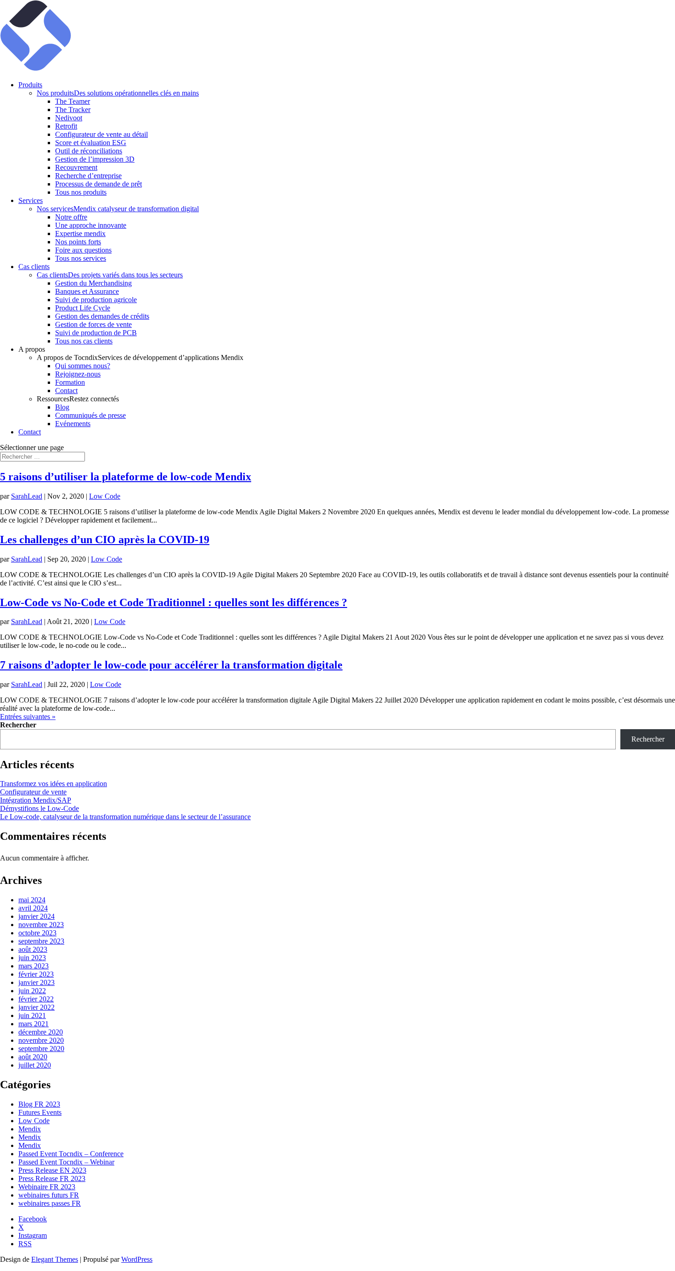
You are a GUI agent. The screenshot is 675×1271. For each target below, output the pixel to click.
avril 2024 (33, 908)
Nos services (118, 209)
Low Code (104, 496)
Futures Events (40, 1112)
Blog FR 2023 (39, 1104)
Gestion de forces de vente (93, 324)
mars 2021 (33, 1024)
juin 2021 (32, 1015)
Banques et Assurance (87, 291)
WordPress (136, 1259)
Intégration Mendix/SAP (35, 800)
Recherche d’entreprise (88, 176)
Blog (62, 407)
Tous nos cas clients (83, 341)
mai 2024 (31, 900)
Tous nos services (80, 258)
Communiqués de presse (90, 415)
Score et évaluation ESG (90, 142)
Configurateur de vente (33, 792)
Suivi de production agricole (96, 300)
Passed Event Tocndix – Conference (71, 1154)
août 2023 (32, 949)
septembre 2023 (41, 941)
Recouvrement (76, 167)
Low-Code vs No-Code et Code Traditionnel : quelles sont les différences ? (173, 602)
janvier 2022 (36, 1007)
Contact (66, 390)
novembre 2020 (41, 1040)
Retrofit (66, 126)
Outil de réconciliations (88, 151)
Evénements (72, 423)
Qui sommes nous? (82, 366)
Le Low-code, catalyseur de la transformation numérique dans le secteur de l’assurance (125, 817)
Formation (70, 382)
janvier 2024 (36, 916)
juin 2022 (32, 991)
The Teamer (72, 101)
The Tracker (72, 109)
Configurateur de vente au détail (101, 134)
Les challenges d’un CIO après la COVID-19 (104, 540)
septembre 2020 (41, 1048)
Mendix (29, 1129)
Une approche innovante (90, 225)
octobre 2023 (37, 933)
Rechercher (18, 725)
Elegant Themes (54, 1259)
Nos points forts (78, 242)
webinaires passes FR (49, 1203)
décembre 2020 (40, 1032)
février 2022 (36, 999)
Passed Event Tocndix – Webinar (66, 1162)
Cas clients (34, 266)
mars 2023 (33, 966)
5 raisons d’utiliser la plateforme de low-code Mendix (125, 477)
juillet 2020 (34, 1065)
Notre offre (71, 217)
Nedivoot (68, 118)
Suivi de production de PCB (96, 333)
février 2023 (36, 974)
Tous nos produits (81, 192)
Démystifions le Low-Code (39, 808)
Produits (30, 85)
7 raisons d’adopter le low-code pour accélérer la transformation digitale (171, 665)
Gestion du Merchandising (93, 283)
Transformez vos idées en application (53, 783)
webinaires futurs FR (48, 1195)
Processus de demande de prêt (98, 184)
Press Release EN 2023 (52, 1170)
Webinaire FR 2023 (46, 1187)
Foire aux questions (83, 250)
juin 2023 (32, 958)
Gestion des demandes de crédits (102, 316)
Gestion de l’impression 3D (95, 159)
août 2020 (32, 1057)
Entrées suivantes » (28, 716)
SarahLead (26, 496)
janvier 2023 (36, 982)
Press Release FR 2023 (51, 1178)
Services (30, 200)
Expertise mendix (80, 233)
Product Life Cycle (82, 308)
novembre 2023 (41, 924)
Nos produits (118, 93)
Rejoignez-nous (78, 374)
